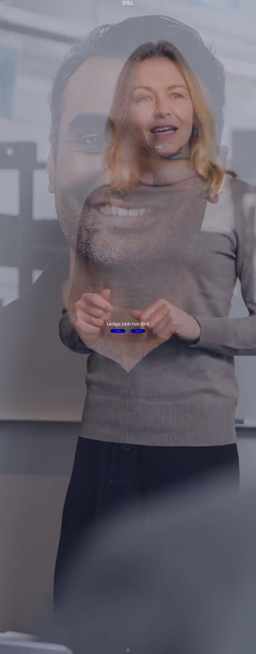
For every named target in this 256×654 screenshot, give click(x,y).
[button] (253, 3)
